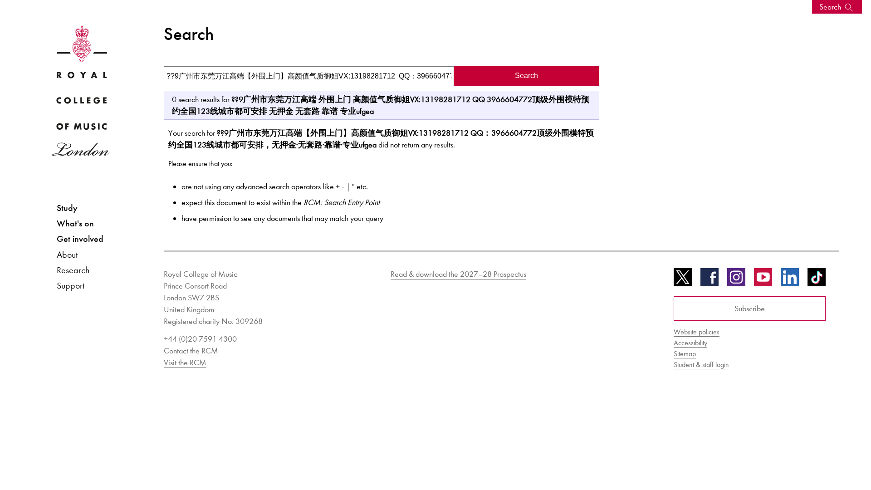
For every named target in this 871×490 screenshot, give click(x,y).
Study (67, 208)
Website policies (696, 332)
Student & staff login (701, 364)
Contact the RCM (191, 351)
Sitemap (685, 353)
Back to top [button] (819, 455)
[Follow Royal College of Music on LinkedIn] (790, 280)
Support (70, 285)
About (67, 254)
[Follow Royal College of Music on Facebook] (709, 280)
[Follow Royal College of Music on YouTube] (763, 280)
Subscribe (749, 309)
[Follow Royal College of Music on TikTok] (816, 280)
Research (73, 270)
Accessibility (690, 342)
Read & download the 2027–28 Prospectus (458, 274)
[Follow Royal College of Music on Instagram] (736, 280)
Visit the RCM (185, 363)
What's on (75, 223)
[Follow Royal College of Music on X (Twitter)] (683, 280)
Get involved (80, 239)
